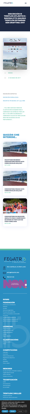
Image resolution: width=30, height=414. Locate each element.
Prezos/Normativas (7, 328)
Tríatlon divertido (6, 374)
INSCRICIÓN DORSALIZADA (10, 97)
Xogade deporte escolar (8, 372)
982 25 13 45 (10, 277)
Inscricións (5, 354)
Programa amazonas (7, 395)
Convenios (5, 315)
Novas (10, 73)
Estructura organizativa (8, 310)
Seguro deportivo (7, 336)
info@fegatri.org (13, 272)
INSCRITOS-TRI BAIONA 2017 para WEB (14, 101)
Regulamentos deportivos (9, 357)
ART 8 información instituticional (10, 321)
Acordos (5, 308)
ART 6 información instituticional (10, 319)
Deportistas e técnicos (8, 330)
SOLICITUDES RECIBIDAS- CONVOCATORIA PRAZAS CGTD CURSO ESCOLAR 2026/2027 (14, 161)
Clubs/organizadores (7, 332)
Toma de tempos (6, 385)
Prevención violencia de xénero (10, 397)
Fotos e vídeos (6, 363)
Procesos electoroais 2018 (9, 312)
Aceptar (5, 411)
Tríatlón (4, 343)
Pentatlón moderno (7, 342)
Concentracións (6, 383)
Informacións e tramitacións (9, 304)
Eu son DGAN (6, 387)
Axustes (4, 408)
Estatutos (5, 306)
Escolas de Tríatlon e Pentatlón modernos (12, 370)
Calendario (5, 352)
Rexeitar (12, 411)
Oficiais (4, 334)
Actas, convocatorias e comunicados (11, 313)
